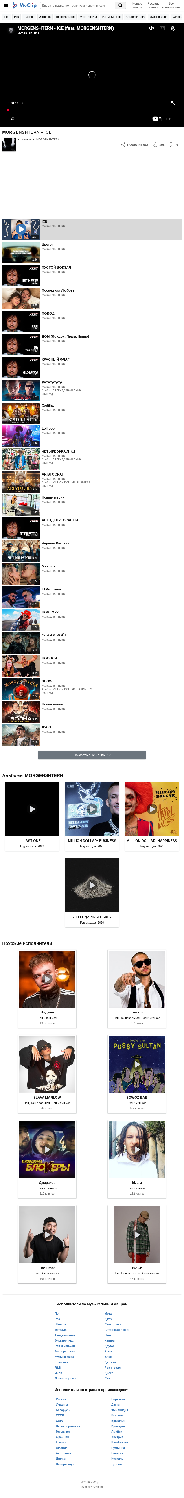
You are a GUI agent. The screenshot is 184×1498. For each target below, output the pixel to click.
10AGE (136, 1268)
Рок (16, 16)
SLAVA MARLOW (47, 1097)
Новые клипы (137, 5)
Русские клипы (153, 5)
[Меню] (6, 5)
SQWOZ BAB (136, 1097)
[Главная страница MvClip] (25, 5)
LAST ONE (32, 841)
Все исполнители (171, 5)
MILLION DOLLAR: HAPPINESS (152, 841)
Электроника (88, 16)
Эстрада (45, 16)
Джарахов (47, 1183)
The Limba (47, 1268)
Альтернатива (135, 16)
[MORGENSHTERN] (9, 144)
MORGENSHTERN (48, 139)
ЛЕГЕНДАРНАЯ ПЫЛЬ (92, 917)
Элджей (47, 1012)
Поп (6, 16)
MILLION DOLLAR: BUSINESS (92, 841)
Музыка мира (158, 16)
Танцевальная (65, 16)
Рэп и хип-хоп (111, 16)
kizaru (137, 1183)
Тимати (137, 1012)
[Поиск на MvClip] (120, 5)
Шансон (29, 16)
